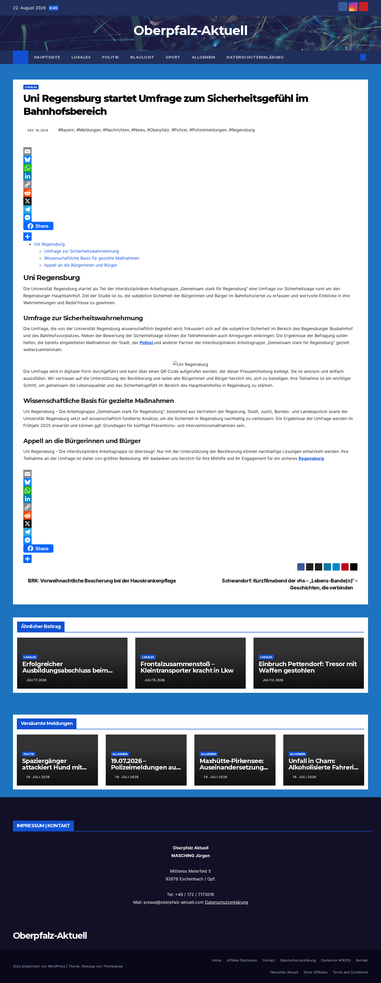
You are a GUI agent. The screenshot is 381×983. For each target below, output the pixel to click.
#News (138, 129)
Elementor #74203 (336, 960)
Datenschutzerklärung (255, 57)
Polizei (147, 342)
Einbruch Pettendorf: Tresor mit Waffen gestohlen (308, 667)
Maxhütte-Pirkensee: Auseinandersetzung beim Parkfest (231, 767)
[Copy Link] (190, 184)
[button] (354, 57)
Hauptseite (47, 57)
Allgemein (203, 57)
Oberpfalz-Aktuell (190, 30)
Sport (173, 57)
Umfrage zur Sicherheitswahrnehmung (81, 251)
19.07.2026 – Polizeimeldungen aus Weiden (145, 767)
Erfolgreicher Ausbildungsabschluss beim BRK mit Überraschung (65, 670)
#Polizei (179, 129)
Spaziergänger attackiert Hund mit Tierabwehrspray (52, 767)
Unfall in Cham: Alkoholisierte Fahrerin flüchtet (323, 767)
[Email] (190, 151)
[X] (190, 201)
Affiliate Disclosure (242, 960)
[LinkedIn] (190, 176)
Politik (110, 57)
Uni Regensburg (49, 244)
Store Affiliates (316, 972)
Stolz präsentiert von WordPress (39, 966)
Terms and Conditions (350, 972)
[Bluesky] (190, 159)
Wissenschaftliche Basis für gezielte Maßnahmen (91, 258)
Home (217, 960)
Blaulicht (142, 57)
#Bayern (66, 129)
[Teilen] (190, 236)
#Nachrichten (116, 129)
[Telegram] (190, 209)
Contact (268, 960)
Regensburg (311, 458)
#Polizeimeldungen (208, 129)
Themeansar (113, 966)
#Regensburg (242, 129)
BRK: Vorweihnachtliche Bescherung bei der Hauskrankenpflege (101, 581)
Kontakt (362, 960)
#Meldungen (88, 129)
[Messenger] (190, 217)
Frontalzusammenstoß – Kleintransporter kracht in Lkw (186, 667)
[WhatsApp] (190, 168)
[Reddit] (190, 193)
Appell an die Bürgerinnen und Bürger (80, 265)
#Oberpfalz (158, 129)
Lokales (81, 57)
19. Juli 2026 (38, 777)
